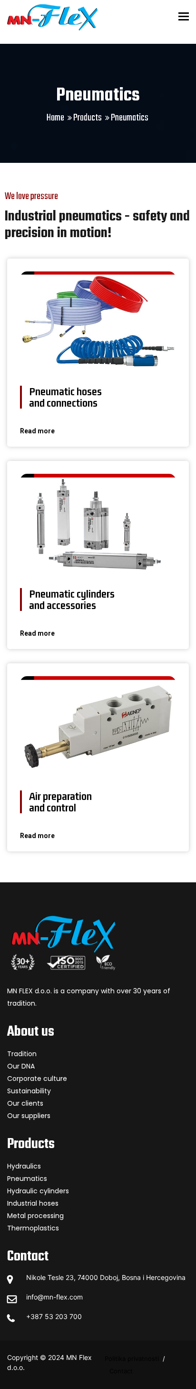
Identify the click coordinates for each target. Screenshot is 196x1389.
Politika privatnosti (132, 1358)
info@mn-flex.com (54, 1297)
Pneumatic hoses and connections (65, 397)
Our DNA (21, 1066)
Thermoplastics (33, 1228)
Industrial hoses (33, 1203)
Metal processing (35, 1215)
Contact (121, 1371)
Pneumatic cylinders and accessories (72, 599)
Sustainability (29, 1091)
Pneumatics (27, 1178)
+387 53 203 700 (54, 1316)
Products (87, 117)
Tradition (22, 1054)
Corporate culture (37, 1078)
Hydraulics (24, 1166)
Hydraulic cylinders (38, 1191)
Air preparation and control (60, 802)
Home (55, 117)
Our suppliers (28, 1115)
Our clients (25, 1103)
